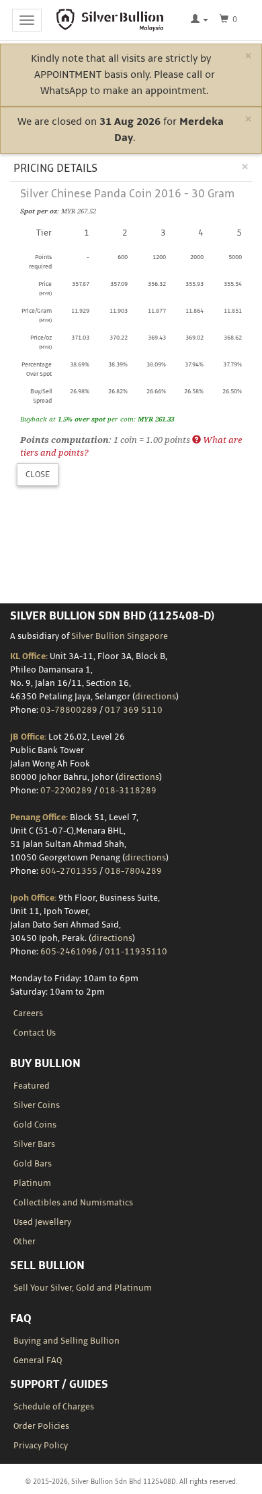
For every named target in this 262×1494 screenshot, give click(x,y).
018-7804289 (133, 871)
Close (38, 474)
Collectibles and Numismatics (73, 1202)
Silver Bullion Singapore (119, 636)
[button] (199, 20)
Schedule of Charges (53, 1406)
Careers (28, 1013)
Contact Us (34, 1033)
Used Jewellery (42, 1222)
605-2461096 (68, 951)
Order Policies (41, 1426)
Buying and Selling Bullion (66, 1341)
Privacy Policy (40, 1445)
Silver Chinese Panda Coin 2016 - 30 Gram (127, 194)
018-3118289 (128, 790)
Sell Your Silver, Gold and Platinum (82, 1288)
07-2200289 (66, 790)
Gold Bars (32, 1163)
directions (155, 696)
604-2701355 (68, 871)
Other (24, 1241)
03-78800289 (68, 710)
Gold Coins (34, 1125)
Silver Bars (34, 1144)
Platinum (32, 1183)
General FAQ (37, 1360)
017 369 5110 (134, 710)
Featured (31, 1086)
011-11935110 (136, 951)
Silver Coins (36, 1105)
